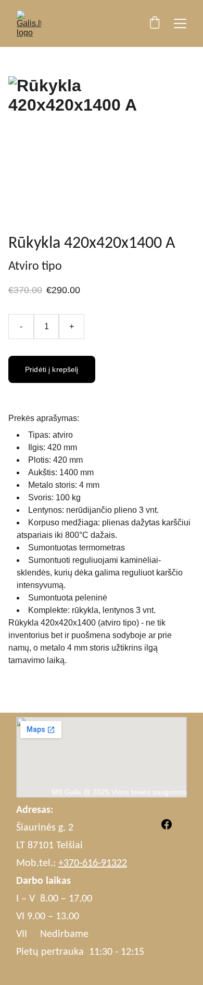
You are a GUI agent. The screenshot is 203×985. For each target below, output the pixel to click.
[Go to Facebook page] (166, 824)
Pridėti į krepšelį (52, 369)
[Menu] (180, 23)
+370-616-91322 (92, 863)
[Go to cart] (154, 23)
